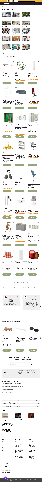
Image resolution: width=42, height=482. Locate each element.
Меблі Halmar (31, 451)
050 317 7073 (5, 468)
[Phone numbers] (33, 3)
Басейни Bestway (32, 441)
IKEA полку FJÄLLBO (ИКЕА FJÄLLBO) (7, 75)
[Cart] (35, 3)
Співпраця (4, 453)
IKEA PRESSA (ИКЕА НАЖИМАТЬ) (6, 159)
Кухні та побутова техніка (20, 449)
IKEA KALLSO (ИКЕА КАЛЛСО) (20, 236)
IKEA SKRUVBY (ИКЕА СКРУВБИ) (19, 130)
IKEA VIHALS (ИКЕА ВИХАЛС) (33, 238)
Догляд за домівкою (19, 456)
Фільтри (6, 56)
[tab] (16, 383)
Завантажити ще (22, 282)
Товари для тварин (19, 457)
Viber (30, 466)
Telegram (31, 468)
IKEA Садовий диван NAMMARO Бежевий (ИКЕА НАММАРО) (7, 340)
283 (28, 287)
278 (14, 287)
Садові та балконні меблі (20, 442)
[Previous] (3, 287)
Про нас (3, 441)
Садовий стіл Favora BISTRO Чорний (10, 403)
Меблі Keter (31, 453)
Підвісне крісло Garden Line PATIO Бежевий (12, 406)
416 (34, 287)
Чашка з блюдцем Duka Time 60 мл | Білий (12, 405)
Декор (16, 453)
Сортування (15, 56)
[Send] (31, 364)
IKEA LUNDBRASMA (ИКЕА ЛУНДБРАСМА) (20, 264)
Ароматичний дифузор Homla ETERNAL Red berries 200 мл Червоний (33, 102)
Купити (6, 82)
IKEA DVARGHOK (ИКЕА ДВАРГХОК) (32, 264)
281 (23, 287)
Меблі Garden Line (32, 450)
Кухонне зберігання (19, 450)
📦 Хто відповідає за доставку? (8, 392)
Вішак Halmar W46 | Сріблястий (18, 184)
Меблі (16, 441)
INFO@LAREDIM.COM (6, 472)
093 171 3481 (5, 463)
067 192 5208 (5, 466)
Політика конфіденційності (7, 451)
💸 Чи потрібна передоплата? (7, 389)
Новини (3, 446)
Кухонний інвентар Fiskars (34, 444)
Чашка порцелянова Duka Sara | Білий (11, 400)
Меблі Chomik (31, 445)
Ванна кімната (18, 451)
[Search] (32, 3)
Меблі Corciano (32, 446)
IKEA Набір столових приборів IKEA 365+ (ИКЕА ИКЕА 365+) (8, 210)
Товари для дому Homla (33, 459)
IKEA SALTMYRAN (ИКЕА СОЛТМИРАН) (19, 102)
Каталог (3, 449)
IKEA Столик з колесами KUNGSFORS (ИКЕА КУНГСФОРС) (19, 156)
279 (17, 287)
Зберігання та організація (20, 455)
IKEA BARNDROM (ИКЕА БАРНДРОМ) (6, 264)
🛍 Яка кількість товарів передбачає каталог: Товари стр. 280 (13, 386)
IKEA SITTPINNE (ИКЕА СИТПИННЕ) (6, 184)
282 (25, 287)
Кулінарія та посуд (19, 447)
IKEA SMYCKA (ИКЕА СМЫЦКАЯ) (19, 75)
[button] (40, 306)
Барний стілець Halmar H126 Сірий (33, 212)
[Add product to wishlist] (13, 61)
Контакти (4, 444)
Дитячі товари (18, 446)
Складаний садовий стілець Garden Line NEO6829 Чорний (33, 156)
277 (11, 287)
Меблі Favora (31, 449)
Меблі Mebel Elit (32, 456)
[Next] (37, 287)
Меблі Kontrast (31, 455)
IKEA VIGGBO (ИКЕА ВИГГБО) (34, 338)
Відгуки (3, 447)
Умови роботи (5, 442)
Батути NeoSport (32, 442)
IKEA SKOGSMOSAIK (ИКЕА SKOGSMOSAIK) (7, 127)
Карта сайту (4, 450)
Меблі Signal (31, 458)
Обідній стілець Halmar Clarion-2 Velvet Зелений (32, 187)
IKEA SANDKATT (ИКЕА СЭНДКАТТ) (10, 402)
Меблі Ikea (31, 452)
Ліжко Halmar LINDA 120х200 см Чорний (20, 212)
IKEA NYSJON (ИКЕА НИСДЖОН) (31, 75)
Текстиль (17, 445)
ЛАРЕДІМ (3, 6)
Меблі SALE (31, 457)
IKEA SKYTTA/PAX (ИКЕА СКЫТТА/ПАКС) (32, 127)
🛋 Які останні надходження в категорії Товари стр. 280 (12, 383)
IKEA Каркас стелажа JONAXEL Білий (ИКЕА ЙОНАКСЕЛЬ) (8, 102)
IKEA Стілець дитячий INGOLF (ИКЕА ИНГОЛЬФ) (7, 237)
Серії (16, 458)
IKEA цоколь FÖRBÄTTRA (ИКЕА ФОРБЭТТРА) (20, 339)
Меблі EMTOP (31, 447)
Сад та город (18, 444)
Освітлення (17, 452)
